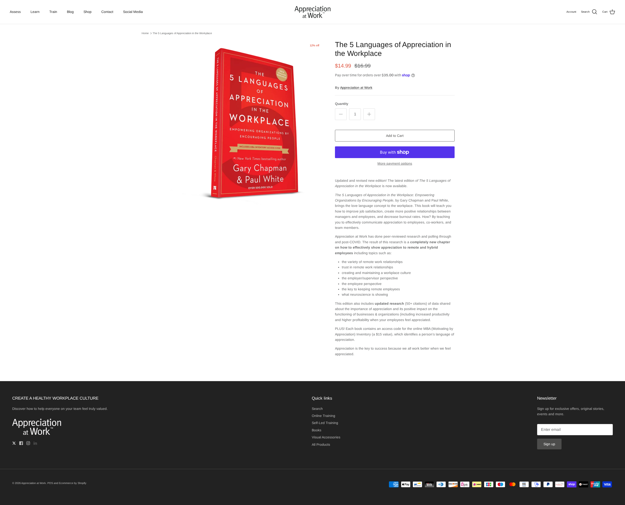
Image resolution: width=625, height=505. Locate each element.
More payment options (394, 163)
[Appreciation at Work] (312, 12)
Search (317, 409)
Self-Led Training (325, 423)
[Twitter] (14, 443)
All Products (321, 444)
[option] (247, 125)
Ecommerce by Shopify (72, 483)
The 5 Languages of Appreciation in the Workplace (182, 33)
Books (316, 430)
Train (53, 12)
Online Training (323, 416)
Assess (15, 12)
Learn (35, 12)
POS (50, 483)
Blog (70, 12)
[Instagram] (28, 443)
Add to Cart (395, 136)
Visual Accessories (326, 437)
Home (145, 33)
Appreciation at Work (356, 88)
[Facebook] (21, 443)
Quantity (341, 104)
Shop (87, 12)
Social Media (133, 12)
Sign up (549, 444)
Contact (107, 12)
